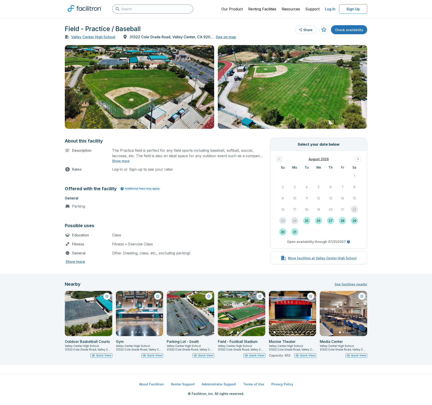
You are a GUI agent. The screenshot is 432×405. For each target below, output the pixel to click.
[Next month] (358, 159)
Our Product (232, 9)
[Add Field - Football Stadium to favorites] (259, 296)
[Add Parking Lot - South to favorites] (208, 296)
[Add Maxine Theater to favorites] (310, 296)
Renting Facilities (262, 9)
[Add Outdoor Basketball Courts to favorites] (106, 296)
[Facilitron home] (84, 13)
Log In (330, 9)
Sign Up (353, 9)
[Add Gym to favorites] (157, 296)
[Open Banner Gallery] (139, 87)
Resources (291, 9)
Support (312, 9)
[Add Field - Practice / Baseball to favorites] (323, 29)
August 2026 (319, 159)
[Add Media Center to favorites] (361, 296)
